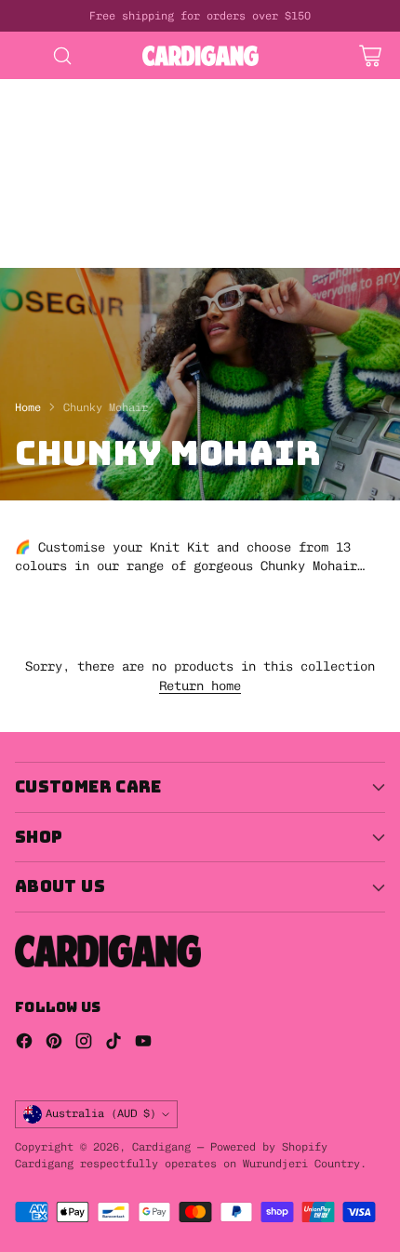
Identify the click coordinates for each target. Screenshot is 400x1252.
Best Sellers (44, 145)
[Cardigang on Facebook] (24, 1043)
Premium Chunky (190, 239)
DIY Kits (30, 88)
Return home (200, 685)
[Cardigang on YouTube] (143, 1043)
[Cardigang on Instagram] (84, 1043)
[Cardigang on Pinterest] (54, 1043)
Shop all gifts (197, 201)
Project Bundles (56, 163)
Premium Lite (44, 258)
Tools (18, 220)
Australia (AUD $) (101, 1113)
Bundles (227, 145)
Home (28, 407)
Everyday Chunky (56, 239)
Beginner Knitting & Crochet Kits (119, 107)
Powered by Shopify (268, 1146)
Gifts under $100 (197, 183)
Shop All (145, 145)
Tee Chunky (152, 258)
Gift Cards (238, 163)
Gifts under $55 (56, 183)
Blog (231, 258)
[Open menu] (25, 55)
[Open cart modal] (370, 55)
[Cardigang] (200, 55)
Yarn (245, 220)
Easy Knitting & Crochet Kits (104, 126)
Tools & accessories (134, 220)
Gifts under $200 (59, 201)
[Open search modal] (62, 55)
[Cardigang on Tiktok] (113, 1043)
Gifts (156, 163)
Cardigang (161, 1146)
